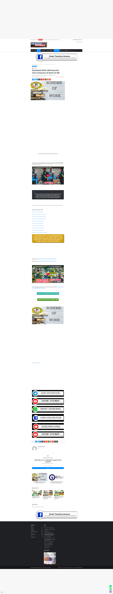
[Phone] (110, 586)
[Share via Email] (55, 441)
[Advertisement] (26, 6)
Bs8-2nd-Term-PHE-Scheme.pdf (38, 223)
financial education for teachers (48, 532)
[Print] (57, 441)
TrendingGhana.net (37, 362)
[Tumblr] (39, 79)
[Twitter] (35, 79)
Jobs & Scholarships (50, 50)
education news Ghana (52, 529)
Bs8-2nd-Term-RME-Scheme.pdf (38, 225)
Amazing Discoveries (79, 567)
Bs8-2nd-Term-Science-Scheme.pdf (38, 227)
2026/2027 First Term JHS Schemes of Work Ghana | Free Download (47, 497)
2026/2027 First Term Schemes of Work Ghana (36, 497)
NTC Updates (43, 50)
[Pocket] (50, 79)
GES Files (38, 50)
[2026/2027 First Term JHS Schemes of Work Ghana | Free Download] (48, 493)
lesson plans (45, 541)
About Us (61, 50)
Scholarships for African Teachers (48, 544)
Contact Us (66, 50)
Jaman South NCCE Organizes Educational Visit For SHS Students (49, 540)
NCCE (45, 543)
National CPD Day (51, 541)
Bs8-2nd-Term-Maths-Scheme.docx (38, 221)
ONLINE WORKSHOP (49, 543)
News (35, 50)
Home (32, 50)
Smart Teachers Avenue (47, 546)
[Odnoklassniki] (48, 79)
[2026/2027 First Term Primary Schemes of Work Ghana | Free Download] (59, 493)
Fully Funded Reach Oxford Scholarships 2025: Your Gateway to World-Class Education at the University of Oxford (49, 534)
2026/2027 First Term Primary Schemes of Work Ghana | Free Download (59, 497)
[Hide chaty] (110, 592)
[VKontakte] (46, 79)
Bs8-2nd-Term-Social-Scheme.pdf (38, 230)
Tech (32, 535)
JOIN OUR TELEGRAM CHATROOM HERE (47, 293)
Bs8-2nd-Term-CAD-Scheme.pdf (38, 212)
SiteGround (49, 567)
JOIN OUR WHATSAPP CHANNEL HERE (48, 299)
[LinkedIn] (37, 79)
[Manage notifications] (1, 592)
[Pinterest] (41, 79)
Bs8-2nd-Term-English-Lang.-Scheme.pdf (39, 218)
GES (44, 536)
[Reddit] (43, 79)
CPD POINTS (46, 529)
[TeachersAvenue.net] (39, 44)
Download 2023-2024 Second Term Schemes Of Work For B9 (46, 261)
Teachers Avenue (41, 446)
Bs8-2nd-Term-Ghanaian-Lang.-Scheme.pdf (40, 232)
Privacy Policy (56, 50)
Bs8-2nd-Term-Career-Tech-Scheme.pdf (39, 214)
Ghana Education (49, 536)
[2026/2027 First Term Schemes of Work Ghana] (37, 493)
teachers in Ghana (46, 547)
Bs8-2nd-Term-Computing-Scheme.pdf (39, 216)
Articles (32, 527)
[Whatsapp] (110, 589)
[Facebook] (33, 79)
